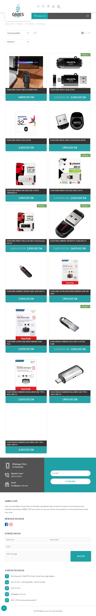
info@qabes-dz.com (18, 594)
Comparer (35, 33)
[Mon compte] (53, 6)
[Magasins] (48, 6)
